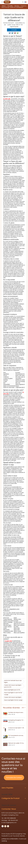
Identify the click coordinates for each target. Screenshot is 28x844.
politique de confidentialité (10, 839)
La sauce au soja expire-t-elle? (16, 728)
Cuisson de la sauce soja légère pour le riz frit (12, 686)
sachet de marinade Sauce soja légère (13, 681)
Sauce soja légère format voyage (13, 700)
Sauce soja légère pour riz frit (12, 690)
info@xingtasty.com (11, 822)
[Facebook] (3, 826)
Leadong (4, 841)
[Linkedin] (5, 826)
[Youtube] (8, 826)
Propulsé (16, 26)
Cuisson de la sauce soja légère (12, 697)
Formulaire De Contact (14, 778)
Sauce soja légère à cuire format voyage (13, 693)
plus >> (24, 707)
